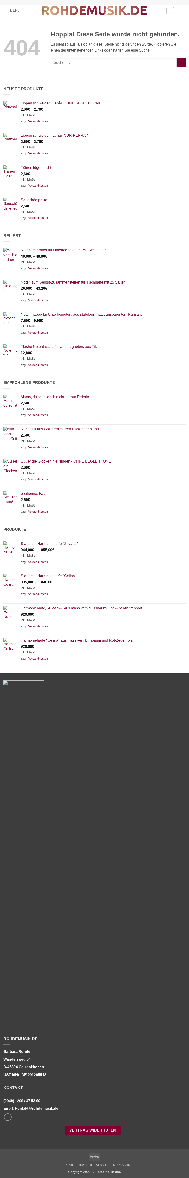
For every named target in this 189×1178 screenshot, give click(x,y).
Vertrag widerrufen (92, 1130)
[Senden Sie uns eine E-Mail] (8, 1117)
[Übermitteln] (181, 62)
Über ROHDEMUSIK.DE (76, 1165)
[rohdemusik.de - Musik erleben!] (94, 10)
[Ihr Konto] (170, 10)
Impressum (121, 1165)
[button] (11, 10)
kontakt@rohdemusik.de (36, 1108)
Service (102, 1165)
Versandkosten (38, 121)
